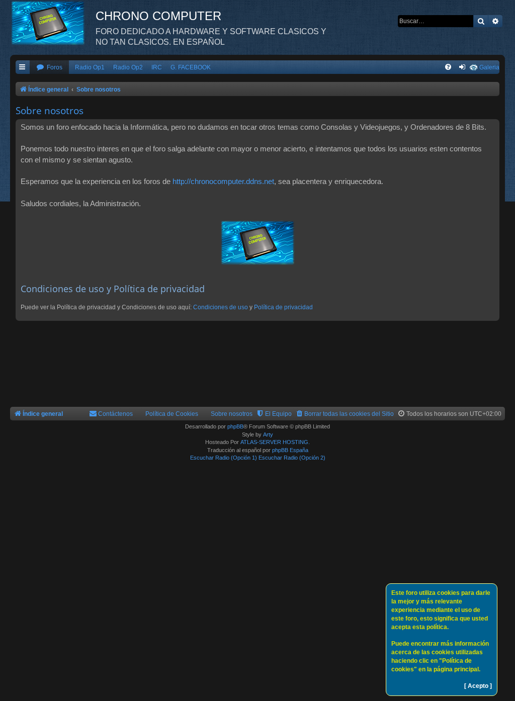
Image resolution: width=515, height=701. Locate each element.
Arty (268, 434)
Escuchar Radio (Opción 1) (223, 458)
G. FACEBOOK (190, 67)
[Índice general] (53, 22)
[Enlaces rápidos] (23, 67)
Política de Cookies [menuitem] (171, 413)
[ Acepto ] (478, 685)
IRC (156, 67)
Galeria (489, 67)
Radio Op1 (90, 67)
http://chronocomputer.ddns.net (223, 181)
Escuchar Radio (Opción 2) (292, 458)
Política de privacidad (283, 307)
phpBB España (290, 450)
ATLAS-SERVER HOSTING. (275, 442)
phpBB (235, 426)
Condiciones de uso (220, 307)
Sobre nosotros (231, 413)
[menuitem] (49, 67)
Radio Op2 (128, 67)
